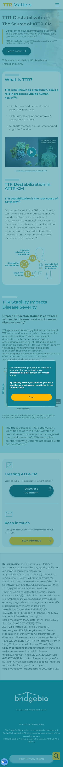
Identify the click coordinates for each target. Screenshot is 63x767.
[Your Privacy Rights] (4, 762)
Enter (31, 397)
